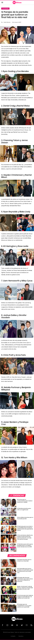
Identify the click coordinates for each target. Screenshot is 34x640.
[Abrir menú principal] (2, 2)
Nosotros (21, 636)
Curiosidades (5, 8)
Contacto (13, 636)
